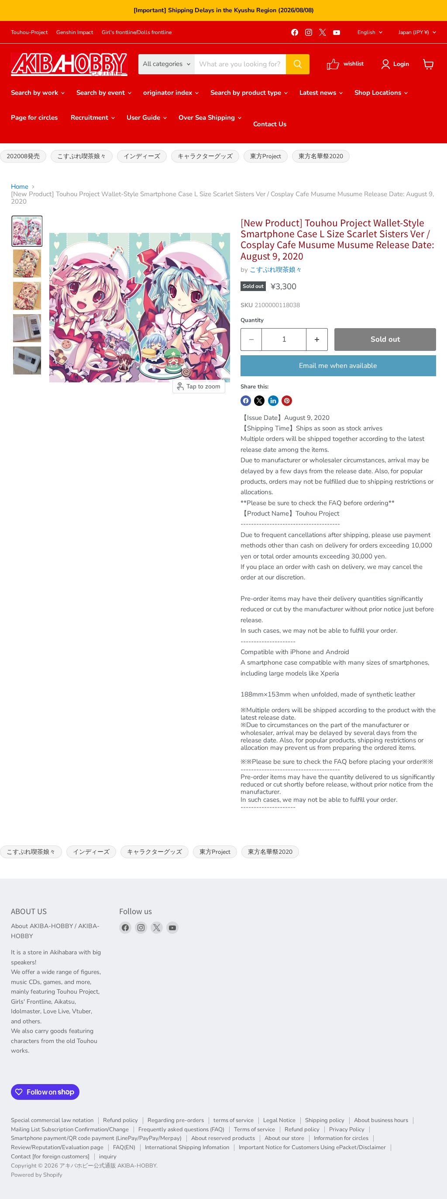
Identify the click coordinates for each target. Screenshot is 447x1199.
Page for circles (34, 117)
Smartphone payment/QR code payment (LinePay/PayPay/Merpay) (96, 1138)
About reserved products (223, 1138)
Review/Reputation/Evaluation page (57, 1147)
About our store (284, 1138)
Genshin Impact (74, 32)
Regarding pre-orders (176, 1120)
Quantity (252, 320)
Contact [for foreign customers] (50, 1157)
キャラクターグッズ (205, 156)
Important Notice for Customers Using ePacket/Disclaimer (312, 1147)
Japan (414, 32)
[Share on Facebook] (246, 400)
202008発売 (23, 156)
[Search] (297, 64)
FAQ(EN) (124, 1147)
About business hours (381, 1120)
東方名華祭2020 (321, 156)
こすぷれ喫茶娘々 (81, 156)
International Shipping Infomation (187, 1147)
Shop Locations (378, 92)
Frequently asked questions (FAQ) (181, 1129)
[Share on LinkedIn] (273, 400)
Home (19, 187)
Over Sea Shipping (208, 117)
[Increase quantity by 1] (317, 339)
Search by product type (246, 92)
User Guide (144, 117)
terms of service (233, 1120)
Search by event (101, 92)
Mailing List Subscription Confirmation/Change (70, 1129)
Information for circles (341, 1138)
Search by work (35, 92)
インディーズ (142, 156)
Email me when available (338, 366)
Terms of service (254, 1129)
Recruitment (90, 117)
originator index (168, 92)
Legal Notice (279, 1120)
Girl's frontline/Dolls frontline (137, 32)
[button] (396, 64)
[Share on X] (259, 400)
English (366, 32)
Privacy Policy (346, 1129)
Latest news (318, 92)
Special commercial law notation (52, 1120)
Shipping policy (324, 1120)
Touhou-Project (29, 32)
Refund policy (120, 1120)
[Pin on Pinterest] (287, 400)
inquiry (108, 1157)
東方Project (265, 156)
